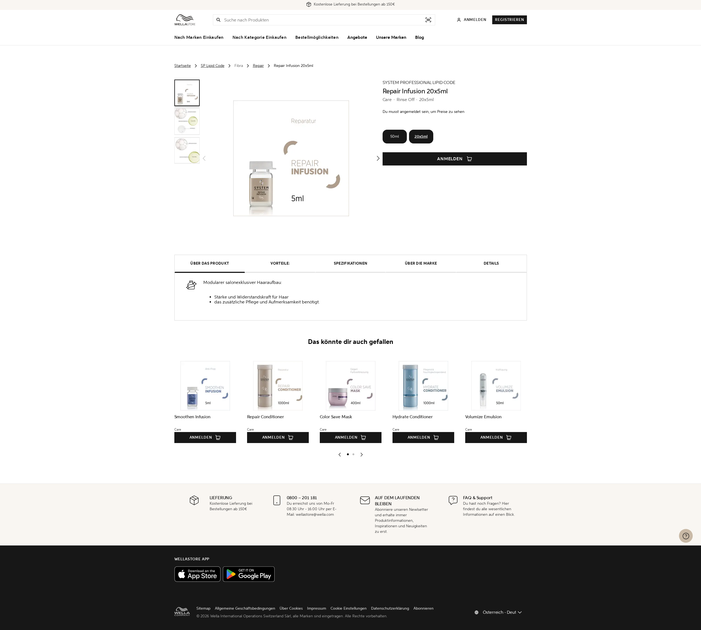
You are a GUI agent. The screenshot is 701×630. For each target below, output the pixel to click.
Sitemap (203, 608)
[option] (346, 453)
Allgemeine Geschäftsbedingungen (245, 608)
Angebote (357, 37)
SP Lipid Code (212, 65)
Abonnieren (423, 608)
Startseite (182, 65)
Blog (419, 37)
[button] (218, 20)
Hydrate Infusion (384, 416)
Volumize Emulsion (168, 416)
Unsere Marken (391, 37)
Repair (258, 65)
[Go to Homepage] (184, 19)
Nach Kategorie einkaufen (259, 37)
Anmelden (450, 159)
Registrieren (509, 19)
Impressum (316, 608)
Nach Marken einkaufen (199, 37)
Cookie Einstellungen (349, 608)
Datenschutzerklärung (390, 608)
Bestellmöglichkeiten (317, 37)
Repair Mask (453, 416)
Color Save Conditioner (318, 416)
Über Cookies (291, 608)
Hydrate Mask (237, 416)
